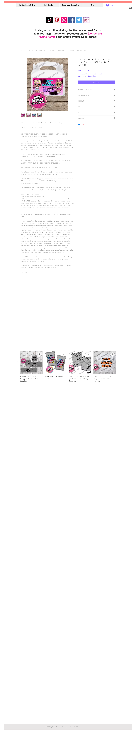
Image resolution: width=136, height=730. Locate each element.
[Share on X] (91, 124)
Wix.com (79, 727)
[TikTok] (49, 20)
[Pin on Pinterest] (83, 124)
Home (23, 50)
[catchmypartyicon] (86, 20)
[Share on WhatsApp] (87, 124)
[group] (68, 368)
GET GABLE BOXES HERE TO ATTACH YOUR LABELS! (39, 167)
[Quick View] (31, 362)
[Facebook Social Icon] (71, 20)
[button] (130, 7)
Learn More (92, 76)
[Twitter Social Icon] (79, 20)
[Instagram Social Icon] (64, 20)
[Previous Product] (17, 362)
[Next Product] (119, 362)
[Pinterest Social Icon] (57, 20)
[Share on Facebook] (79, 124)
